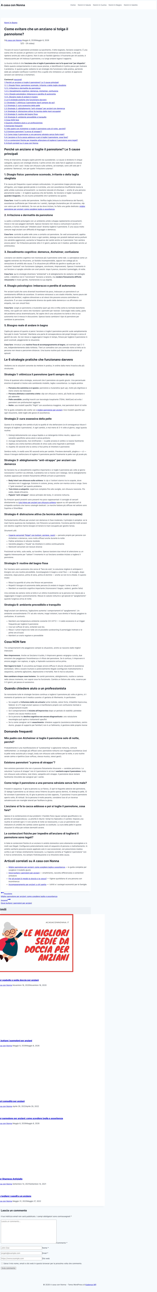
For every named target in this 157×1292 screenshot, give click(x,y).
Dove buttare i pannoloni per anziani (24, 873)
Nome (45, 1248)
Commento (61, 1243)
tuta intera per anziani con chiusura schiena (37, 502)
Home (73, 5)
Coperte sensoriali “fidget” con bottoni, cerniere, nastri (32, 535)
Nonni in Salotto (131, 5)
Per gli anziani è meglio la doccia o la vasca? (28, 879)
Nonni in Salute (84, 5)
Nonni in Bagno (115, 5)
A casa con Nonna (14, 40)
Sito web (46, 1258)
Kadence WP (90, 1285)
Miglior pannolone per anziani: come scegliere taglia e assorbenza (37, 867)
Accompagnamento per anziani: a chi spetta (27, 884)
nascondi (18, 79)
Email (45, 1253)
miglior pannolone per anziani (49, 410)
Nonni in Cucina (99, 5)
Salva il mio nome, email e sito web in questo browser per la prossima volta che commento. (43, 1263)
